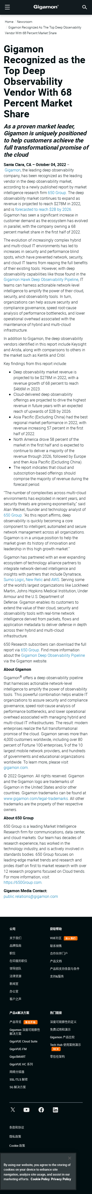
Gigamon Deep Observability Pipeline (53, 655)
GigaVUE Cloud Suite (23, 1041)
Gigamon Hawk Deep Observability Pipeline (41, 279)
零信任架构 (57, 1056)
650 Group (57, 192)
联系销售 (56, 946)
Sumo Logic (14, 579)
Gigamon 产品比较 (62, 1037)
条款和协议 (16, 1127)
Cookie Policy (40, 1179)
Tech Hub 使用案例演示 (65, 1045)
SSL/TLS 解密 (19, 1079)
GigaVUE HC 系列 (21, 1064)
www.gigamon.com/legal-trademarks (36, 798)
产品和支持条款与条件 (64, 969)
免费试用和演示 (60, 1029)
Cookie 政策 (17, 1146)
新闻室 (14, 984)
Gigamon (13, 170)
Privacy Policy (61, 1179)
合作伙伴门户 (59, 953)
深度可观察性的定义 (63, 1022)
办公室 (14, 991)
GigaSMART (18, 1056)
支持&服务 (57, 976)
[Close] (69, 1158)
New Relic (34, 579)
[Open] (7, 7)
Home (9, 21)
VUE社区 (56, 938)
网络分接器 (17, 1072)
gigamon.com (16, 767)
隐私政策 (15, 1136)
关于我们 (15, 938)
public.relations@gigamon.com (31, 896)
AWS (55, 579)
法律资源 (15, 976)
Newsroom (24, 21)
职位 (12, 953)
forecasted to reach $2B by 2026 (43, 209)
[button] (84, 7)
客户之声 (15, 999)
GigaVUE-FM (18, 1049)
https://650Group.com (22, 882)
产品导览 (16, 1022)
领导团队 (15, 968)
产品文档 (56, 961)
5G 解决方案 (18, 1087)
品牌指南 (15, 946)
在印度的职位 (18, 961)
